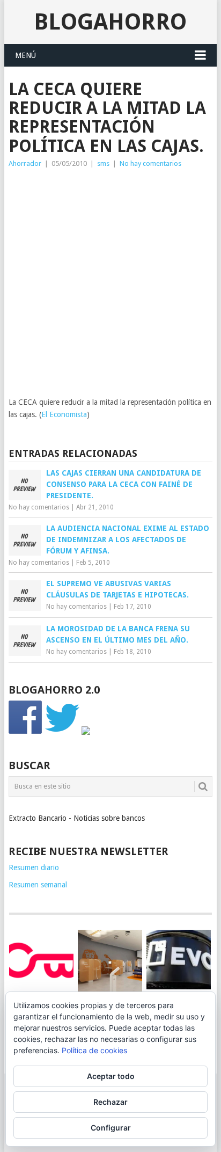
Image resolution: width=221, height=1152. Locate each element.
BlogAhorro (110, 22)
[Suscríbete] (86, 732)
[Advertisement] (110, 285)
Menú (25, 55)
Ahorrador (25, 163)
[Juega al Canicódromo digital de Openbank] (41, 960)
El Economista (64, 414)
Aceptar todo (111, 1076)
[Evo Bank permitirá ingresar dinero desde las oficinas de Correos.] (178, 960)
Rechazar (110, 1101)
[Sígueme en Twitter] (62, 732)
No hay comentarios (150, 163)
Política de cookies (94, 1050)
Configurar (111, 1127)
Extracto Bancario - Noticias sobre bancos (77, 818)
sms (103, 163)
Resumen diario (34, 867)
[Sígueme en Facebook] (26, 732)
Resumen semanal (38, 884)
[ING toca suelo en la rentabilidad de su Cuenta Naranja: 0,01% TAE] (110, 962)
